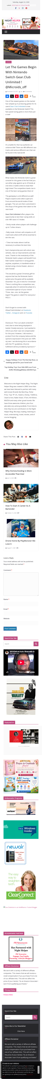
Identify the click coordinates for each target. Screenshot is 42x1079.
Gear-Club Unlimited (17, 106)
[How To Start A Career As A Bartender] (21, 485)
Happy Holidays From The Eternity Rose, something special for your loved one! (22, 361)
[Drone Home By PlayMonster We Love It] (21, 520)
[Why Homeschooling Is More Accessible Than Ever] (21, 450)
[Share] (7, 96)
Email (6, 609)
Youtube (29, 313)
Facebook (27, 310)
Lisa (21, 91)
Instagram (16, 313)
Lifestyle (8, 62)
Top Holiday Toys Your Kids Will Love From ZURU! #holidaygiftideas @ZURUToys (20, 368)
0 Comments (28, 91)
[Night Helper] (21, 18)
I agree (38, 1069)
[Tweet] (12, 96)
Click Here (21, 1031)
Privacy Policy (8, 995)
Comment (8, 570)
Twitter (8, 313)
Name (6, 599)
